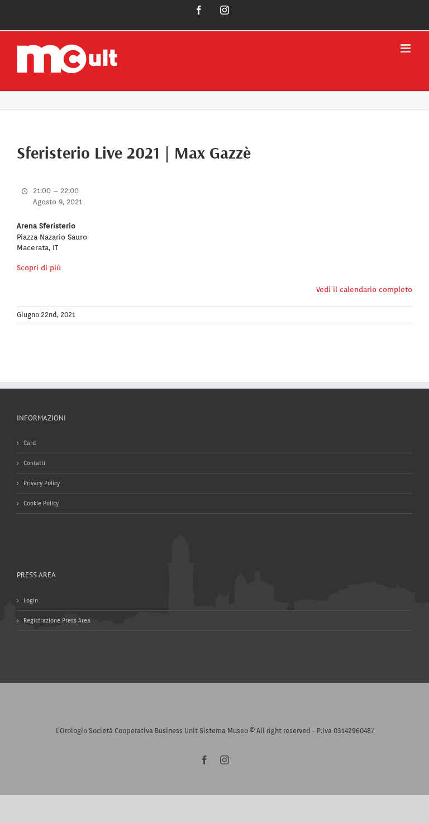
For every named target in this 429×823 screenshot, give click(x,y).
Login (30, 600)
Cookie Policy (41, 503)
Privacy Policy (41, 483)
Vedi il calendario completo (364, 289)
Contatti (34, 463)
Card (29, 442)
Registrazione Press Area (56, 620)
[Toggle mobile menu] (406, 48)
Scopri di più (39, 268)
